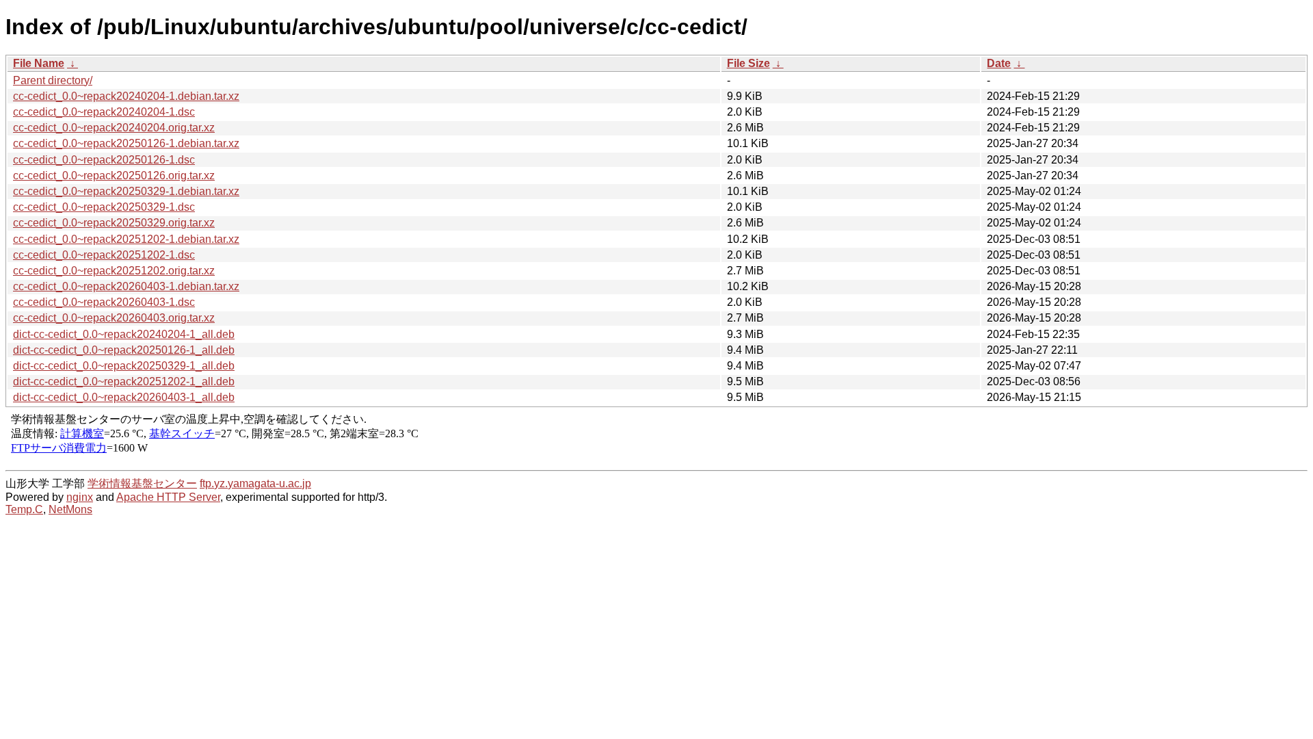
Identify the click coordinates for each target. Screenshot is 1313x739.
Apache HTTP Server (168, 497)
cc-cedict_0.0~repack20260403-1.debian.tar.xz (126, 286)
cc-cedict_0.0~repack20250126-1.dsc (104, 160)
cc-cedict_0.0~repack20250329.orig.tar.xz (114, 223)
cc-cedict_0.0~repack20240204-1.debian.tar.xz (126, 96)
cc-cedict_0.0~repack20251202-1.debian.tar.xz (126, 239)
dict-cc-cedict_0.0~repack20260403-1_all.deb (124, 397)
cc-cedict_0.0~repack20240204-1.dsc (104, 112)
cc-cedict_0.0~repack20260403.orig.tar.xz (114, 318)
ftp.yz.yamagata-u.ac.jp (255, 483)
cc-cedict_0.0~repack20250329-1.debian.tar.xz (126, 191)
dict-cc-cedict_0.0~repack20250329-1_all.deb (124, 366)
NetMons (70, 509)
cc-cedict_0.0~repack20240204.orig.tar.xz (114, 127)
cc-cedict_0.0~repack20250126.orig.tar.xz (114, 175)
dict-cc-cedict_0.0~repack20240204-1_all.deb (124, 334)
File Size (748, 63)
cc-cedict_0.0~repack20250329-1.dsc (104, 207)
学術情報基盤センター (142, 483)
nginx (79, 497)
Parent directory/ (52, 80)
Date (999, 63)
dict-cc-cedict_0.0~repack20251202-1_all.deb (124, 381)
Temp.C (24, 509)
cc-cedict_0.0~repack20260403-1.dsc (104, 302)
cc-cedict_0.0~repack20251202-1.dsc (104, 255)
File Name (38, 63)
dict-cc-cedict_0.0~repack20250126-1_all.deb (124, 350)
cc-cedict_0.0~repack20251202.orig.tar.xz (114, 270)
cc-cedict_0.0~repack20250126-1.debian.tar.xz (126, 143)
